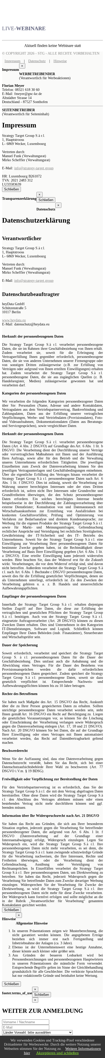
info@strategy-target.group (34, 168)
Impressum (12, 61)
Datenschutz (37, 61)
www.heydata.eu (14, 320)
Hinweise (60, 61)
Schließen (11, 189)
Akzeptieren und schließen (57, 1053)
